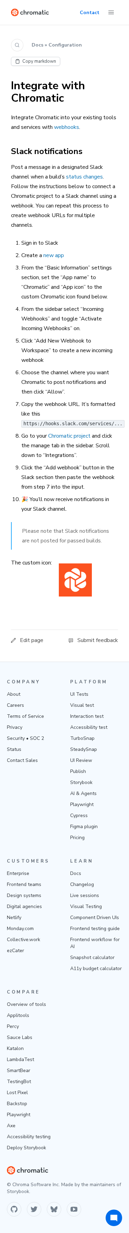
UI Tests (79, 694)
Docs (75, 873)
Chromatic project (69, 436)
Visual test (82, 705)
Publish (78, 771)
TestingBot (19, 1081)
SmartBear (18, 1070)
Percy (13, 1026)
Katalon (15, 1048)
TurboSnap (82, 738)
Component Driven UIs (94, 917)
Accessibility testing (29, 1136)
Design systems (24, 895)
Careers (15, 705)
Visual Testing (86, 906)
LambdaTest (20, 1059)
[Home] (30, 12)
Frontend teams (24, 884)
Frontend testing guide (95, 928)
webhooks (66, 127)
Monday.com (20, 928)
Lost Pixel (17, 1092)
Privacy (14, 727)
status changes (84, 177)
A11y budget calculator (96, 968)
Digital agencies (24, 906)
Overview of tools (26, 1004)
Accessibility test (88, 727)
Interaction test (87, 716)
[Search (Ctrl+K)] (17, 45)
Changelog (82, 884)
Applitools (18, 1015)
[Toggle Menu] (111, 12)
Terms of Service (25, 716)
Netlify (14, 917)
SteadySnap (83, 749)
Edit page (31, 640)
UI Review (81, 760)
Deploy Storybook (26, 1147)
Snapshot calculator (92, 957)
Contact (89, 12)
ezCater (15, 950)
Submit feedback (97, 640)
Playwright (82, 804)
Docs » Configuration (57, 45)
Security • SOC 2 (25, 738)
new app (53, 255)
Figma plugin (84, 826)
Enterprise (18, 873)
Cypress (79, 815)
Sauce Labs (19, 1037)
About (13, 694)
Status (14, 749)
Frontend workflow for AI (95, 943)
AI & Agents (83, 793)
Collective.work (23, 939)
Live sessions (84, 895)
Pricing (77, 837)
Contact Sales (22, 760)
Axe (11, 1125)
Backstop (17, 1103)
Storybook (81, 782)
